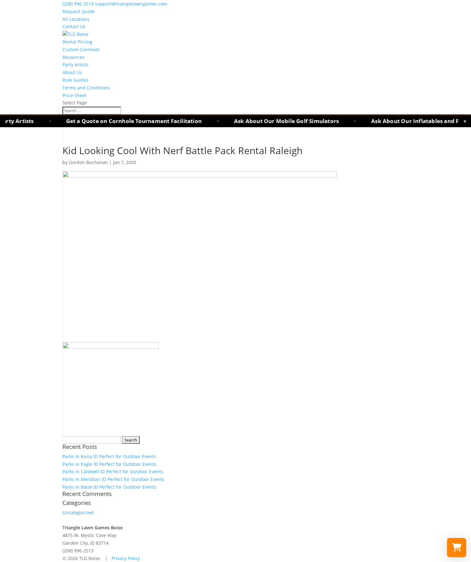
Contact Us (74, 26)
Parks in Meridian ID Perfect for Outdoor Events (113, 479)
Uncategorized (78, 512)
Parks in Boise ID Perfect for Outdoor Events (109, 487)
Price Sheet (74, 95)
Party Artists (75, 65)
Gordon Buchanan (88, 162)
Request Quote (78, 11)
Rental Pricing (77, 42)
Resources (73, 57)
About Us (72, 72)
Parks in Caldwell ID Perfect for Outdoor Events (112, 471)
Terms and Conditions (86, 88)
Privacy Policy (126, 558)
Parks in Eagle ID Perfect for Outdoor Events (109, 464)
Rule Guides (75, 80)
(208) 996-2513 (78, 4)
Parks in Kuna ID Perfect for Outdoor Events (109, 456)
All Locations (75, 19)
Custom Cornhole (81, 49)
